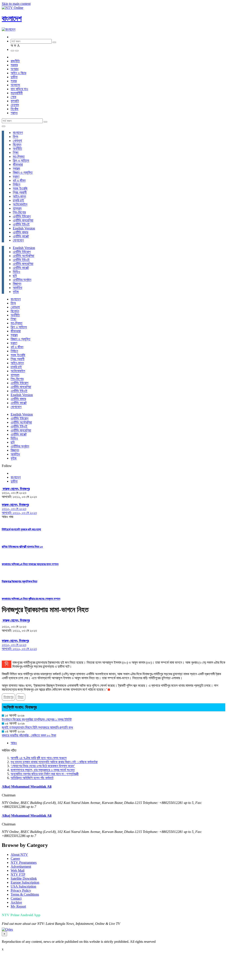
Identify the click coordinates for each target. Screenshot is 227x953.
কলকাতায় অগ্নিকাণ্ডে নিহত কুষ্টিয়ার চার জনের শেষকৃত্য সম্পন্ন (31, 598)
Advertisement (21, 866)
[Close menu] (3, 126)
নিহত (20, 697)
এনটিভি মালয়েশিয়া (23, 220)
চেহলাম (15, 105)
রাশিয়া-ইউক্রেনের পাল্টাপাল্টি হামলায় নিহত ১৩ (22, 546)
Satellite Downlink (24, 878)
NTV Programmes (24, 862)
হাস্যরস (17, 208)
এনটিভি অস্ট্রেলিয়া (23, 256)
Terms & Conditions (25, 894)
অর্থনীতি (17, 148)
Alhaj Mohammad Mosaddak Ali (26, 786)
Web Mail (17, 870)
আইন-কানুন (19, 196)
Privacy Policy (21, 890)
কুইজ (16, 292)
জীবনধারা (18, 164)
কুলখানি (15, 101)
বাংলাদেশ (12, 18)
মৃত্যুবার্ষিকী (17, 93)
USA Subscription (23, 886)
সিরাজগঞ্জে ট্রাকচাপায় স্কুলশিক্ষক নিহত (19, 581)
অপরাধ (14, 69)
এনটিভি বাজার (20, 232)
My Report (18, 906)
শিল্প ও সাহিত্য (21, 160)
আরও (14, 743)
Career (15, 858)
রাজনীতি (15, 61)
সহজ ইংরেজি (20, 188)
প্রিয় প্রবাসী (20, 192)
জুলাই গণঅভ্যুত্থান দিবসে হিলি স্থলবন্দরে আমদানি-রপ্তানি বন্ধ (37, 727)
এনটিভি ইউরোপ (22, 216)
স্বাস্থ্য (16, 168)
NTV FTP (18, 874)
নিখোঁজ (14, 109)
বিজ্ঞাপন (17, 284)
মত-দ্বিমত (19, 156)
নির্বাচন (16, 184)
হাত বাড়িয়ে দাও (19, 89)
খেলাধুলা (17, 140)
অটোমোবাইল (20, 204)
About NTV (19, 854)
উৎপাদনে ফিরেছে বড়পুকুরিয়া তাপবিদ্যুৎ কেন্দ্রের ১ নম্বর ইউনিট (37, 719)
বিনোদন (17, 144)
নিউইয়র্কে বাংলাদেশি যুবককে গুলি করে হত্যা (21, 529)
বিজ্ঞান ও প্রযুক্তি (23, 172)
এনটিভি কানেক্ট (21, 236)
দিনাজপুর (8, 697)
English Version (24, 228)
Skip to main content (16, 4)
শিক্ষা (15, 152)
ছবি (15, 276)
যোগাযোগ (18, 240)
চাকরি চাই (18, 200)
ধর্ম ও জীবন (19, 180)
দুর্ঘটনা (14, 77)
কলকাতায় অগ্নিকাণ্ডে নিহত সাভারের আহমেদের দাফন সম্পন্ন (30, 564)
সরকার (14, 65)
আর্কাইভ (17, 288)
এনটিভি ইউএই (21, 224)
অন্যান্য (15, 85)
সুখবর (14, 81)
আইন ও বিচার (18, 73)
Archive (16, 902)
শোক (13, 97)
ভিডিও (16, 272)
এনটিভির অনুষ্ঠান (22, 280)
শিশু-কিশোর (19, 212)
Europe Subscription (25, 882)
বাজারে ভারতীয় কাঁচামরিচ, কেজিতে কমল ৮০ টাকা (29, 735)
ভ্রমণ (16, 176)
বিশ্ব (15, 136)
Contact (16, 898)
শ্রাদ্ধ (14, 113)
